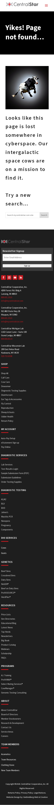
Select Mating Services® (12, 684)
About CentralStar (9, 710)
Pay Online (6, 447)
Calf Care (5, 377)
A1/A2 (3, 499)
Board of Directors (9, 714)
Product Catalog (8, 644)
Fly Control (6, 403)
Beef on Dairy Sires (9, 588)
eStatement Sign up (10, 442)
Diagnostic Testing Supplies (13, 390)
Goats (3, 553)
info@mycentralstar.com (12, 300)
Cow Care (5, 382)
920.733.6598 (6, 356)
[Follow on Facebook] (3, 277)
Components (7, 529)
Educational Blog (8, 623)
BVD (3, 508)
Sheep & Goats (7, 412)
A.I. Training (6, 675)
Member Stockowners (11, 718)
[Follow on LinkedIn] (20, 277)
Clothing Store (7, 765)
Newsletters (7, 636)
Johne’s (4, 512)
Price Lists (6, 614)
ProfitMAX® (6, 679)
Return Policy (7, 421)
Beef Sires (6, 571)
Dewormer (6, 386)
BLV (3, 503)
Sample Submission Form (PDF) (15, 473)
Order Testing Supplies (11, 481)
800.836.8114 (6, 338)
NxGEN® (5, 584)
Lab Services (7, 464)
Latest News (7, 627)
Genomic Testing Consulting (13, 692)
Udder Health (7, 416)
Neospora (5, 521)
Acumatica (5, 754)
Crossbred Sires (8, 575)
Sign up (27, 266)
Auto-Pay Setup (8, 438)
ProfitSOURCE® (8, 592)
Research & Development (12, 723)
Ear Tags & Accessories (11, 399)
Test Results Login (9, 469)
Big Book (5, 640)
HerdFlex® (6, 597)
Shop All (4, 373)
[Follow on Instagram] (9, 277)
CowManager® (7, 688)
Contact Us (6, 727)
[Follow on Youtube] (15, 277)
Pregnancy (6, 525)
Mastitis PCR (7, 516)
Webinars (5, 649)
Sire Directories (8, 618)
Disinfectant (7, 395)
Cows (3, 547)
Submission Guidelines (11, 477)
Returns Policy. (14, 792)
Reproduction (7, 408)
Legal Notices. (40, 792)
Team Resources (8, 759)
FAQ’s (3, 657)
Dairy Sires (6, 579)
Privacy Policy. (27, 792)
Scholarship (6, 653)
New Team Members (10, 770)
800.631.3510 (6, 297)
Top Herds (6, 631)
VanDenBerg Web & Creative (35, 797)
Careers (4, 736)
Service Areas (7, 731)
